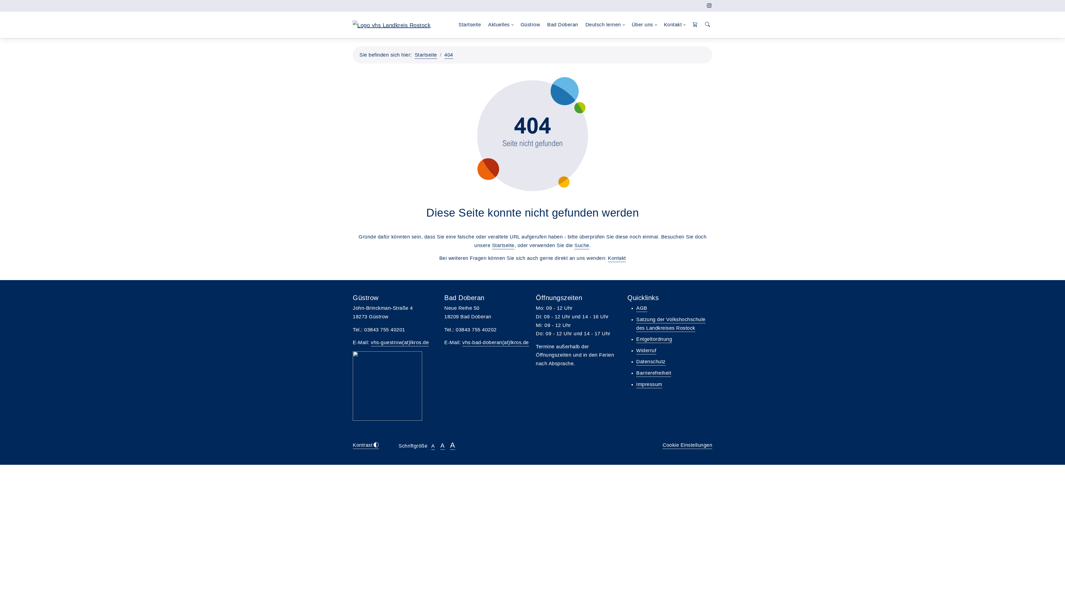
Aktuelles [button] (499, 24)
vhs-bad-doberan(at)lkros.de (495, 342)
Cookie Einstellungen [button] (687, 445)
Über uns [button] (642, 24)
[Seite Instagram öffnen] (709, 5)
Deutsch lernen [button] (603, 24)
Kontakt (617, 258)
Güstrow (530, 24)
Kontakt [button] (673, 24)
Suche (581, 245)
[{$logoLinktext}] (391, 25)
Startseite (469, 24)
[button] (695, 25)
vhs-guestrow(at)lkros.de (400, 342)
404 (448, 55)
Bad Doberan (562, 24)
